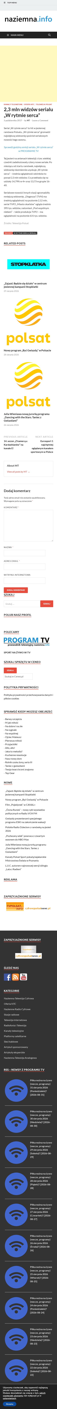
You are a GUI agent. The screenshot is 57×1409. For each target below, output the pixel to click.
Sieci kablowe (11, 1041)
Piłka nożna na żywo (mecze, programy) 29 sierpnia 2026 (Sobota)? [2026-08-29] (41, 1149)
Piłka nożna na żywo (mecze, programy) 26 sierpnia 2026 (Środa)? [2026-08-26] (41, 1243)
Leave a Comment (40, 120)
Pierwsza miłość (13, 740)
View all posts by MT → (18, 471)
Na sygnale (11, 729)
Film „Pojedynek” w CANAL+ (20, 804)
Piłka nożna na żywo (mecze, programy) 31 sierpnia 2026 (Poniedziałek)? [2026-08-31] (41, 1087)
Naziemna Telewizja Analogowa (20, 1057)
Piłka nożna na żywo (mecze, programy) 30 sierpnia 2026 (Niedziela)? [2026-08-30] (41, 1118)
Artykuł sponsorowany (16, 1046)
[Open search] (49, 35)
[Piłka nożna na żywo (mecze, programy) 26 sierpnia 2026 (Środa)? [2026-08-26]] (16, 1256)
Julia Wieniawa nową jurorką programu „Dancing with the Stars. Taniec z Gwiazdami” (27, 417)
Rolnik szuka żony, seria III (18, 762)
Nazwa (8, 547)
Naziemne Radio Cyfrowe (17, 1009)
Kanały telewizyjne (13, 104)
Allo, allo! (10, 747)
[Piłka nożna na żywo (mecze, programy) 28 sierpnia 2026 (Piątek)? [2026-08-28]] (16, 1194)
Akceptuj (9, 1404)
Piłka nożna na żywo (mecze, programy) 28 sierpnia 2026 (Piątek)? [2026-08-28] (41, 1180)
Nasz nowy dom (13, 758)
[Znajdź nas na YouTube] (23, 977)
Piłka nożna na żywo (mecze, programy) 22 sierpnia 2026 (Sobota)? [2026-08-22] (41, 1367)
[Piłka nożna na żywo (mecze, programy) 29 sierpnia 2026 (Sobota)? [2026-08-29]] (16, 1162)
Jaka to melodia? (13, 751)
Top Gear (10, 773)
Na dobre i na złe (13, 726)
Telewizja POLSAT (44, 104)
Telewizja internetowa (15, 1019)
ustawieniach (9, 1398)
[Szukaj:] (28, 603)
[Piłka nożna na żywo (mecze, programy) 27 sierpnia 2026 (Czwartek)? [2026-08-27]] (16, 1225)
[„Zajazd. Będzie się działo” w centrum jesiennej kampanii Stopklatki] (28, 265)
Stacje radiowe (11, 1014)
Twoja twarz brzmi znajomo (19, 769)
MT (28, 120)
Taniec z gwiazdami (15, 765)
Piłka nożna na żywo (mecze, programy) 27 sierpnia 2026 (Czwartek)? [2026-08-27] (41, 1211)
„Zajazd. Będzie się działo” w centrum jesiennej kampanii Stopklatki (25, 285)
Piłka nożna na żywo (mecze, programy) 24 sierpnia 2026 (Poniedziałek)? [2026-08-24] (41, 1305)
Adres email (12, 561)
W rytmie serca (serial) (25, 233)
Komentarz (11, 507)
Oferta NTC (29, 104)
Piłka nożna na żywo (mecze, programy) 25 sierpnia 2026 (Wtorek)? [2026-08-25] (41, 1274)
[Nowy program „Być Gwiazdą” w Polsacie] (28, 322)
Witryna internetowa (17, 575)
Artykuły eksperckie (14, 1052)
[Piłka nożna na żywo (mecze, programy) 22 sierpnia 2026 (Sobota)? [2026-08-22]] (16, 1380)
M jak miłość (11, 722)
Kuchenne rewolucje (15, 755)
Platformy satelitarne (15, 1036)
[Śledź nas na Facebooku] (7, 977)
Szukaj (10, 670)
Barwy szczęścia (13, 719)
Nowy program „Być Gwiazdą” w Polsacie (27, 350)
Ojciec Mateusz (13, 737)
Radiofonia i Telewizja (15, 1025)
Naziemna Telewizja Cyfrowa (19, 998)
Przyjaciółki (11, 744)
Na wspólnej (11, 733)
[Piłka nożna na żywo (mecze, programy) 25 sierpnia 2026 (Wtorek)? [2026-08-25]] (16, 1287)
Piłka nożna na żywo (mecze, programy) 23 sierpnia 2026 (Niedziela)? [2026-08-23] (41, 1336)
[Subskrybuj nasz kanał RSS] (15, 977)
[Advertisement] (28, 74)
